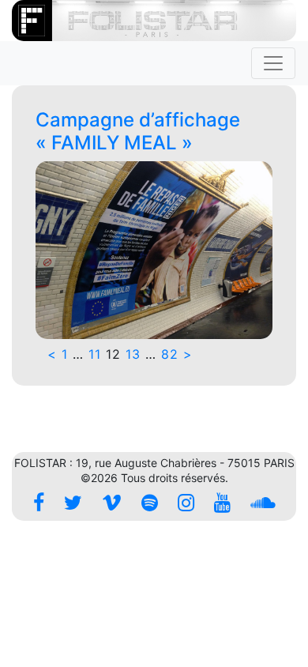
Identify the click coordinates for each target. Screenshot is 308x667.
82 (169, 354)
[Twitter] (73, 503)
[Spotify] (149, 503)
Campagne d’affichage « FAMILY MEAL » (138, 131)
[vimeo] (112, 503)
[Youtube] (222, 503)
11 (94, 354)
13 (133, 354)
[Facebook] (38, 503)
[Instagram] (186, 503)
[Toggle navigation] (273, 63)
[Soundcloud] (263, 503)
